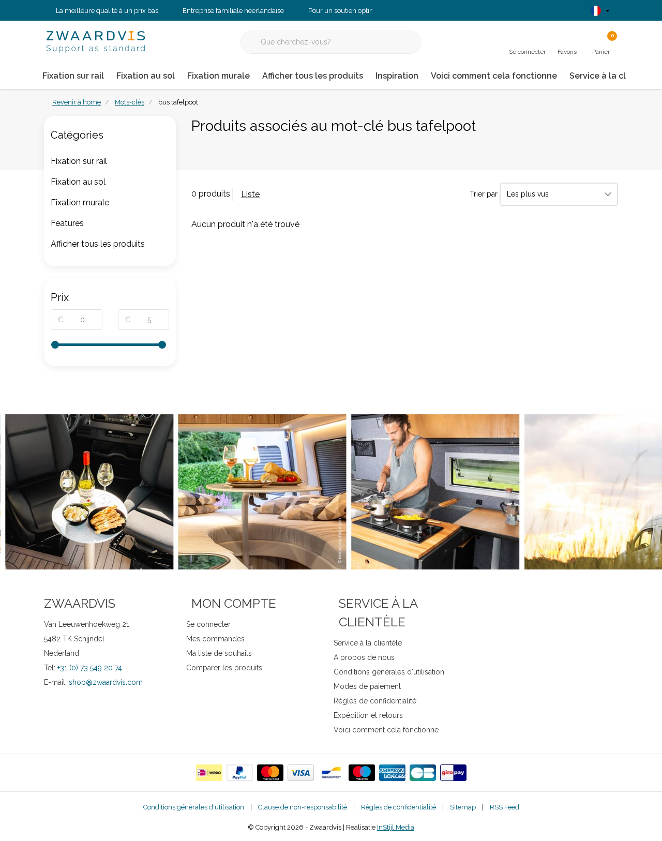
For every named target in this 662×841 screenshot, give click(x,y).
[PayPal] (240, 772)
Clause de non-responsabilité (302, 807)
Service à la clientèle (612, 76)
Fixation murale (218, 76)
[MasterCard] (270, 772)
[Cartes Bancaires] (423, 772)
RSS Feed (504, 807)
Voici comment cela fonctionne (494, 76)
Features (67, 223)
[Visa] (301, 772)
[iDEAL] (209, 772)
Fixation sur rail (73, 76)
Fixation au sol (145, 76)
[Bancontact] (331, 772)
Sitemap (463, 807)
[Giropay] (453, 772)
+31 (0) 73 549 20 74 (89, 668)
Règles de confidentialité (398, 807)
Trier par (484, 194)
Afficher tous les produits (312, 76)
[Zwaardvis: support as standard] (95, 41)
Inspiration (396, 76)
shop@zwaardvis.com (106, 682)
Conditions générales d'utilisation (193, 807)
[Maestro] (362, 772)
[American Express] (392, 772)
